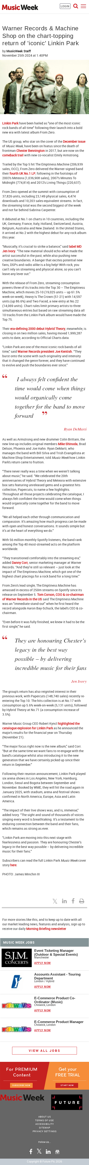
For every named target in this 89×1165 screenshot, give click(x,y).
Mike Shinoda (68, 444)
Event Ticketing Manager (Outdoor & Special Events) (56, 952)
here (13, 865)
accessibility (44, 1124)
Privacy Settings (45, 1131)
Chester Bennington (30, 150)
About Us (44, 1116)
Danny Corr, (20, 562)
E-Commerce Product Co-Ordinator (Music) (54, 1000)
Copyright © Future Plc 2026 (44, 1161)
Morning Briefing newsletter (46, 928)
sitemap (44, 1127)
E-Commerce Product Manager (59, 1022)
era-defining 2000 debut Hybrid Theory (37, 328)
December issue (74, 141)
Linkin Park (10, 123)
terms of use (44, 1120)
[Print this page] (82, 901)
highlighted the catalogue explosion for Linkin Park (41, 725)
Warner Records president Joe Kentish (45, 351)
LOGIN (65, 6)
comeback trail (13, 155)
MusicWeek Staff (18, 51)
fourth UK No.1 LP (22, 173)
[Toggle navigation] (83, 6)
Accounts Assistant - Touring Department (57, 976)
